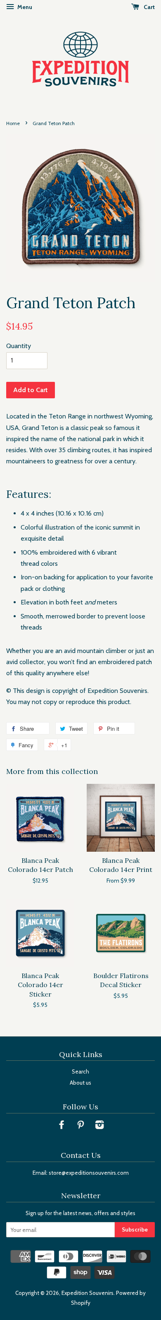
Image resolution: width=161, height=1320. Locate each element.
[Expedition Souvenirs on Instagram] (99, 1126)
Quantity (18, 346)
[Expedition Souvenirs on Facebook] (61, 1126)
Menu (24, 7)
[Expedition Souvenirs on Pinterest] (80, 1126)
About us (80, 1082)
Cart (148, 7)
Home (13, 123)
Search (80, 1071)
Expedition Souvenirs (88, 1293)
